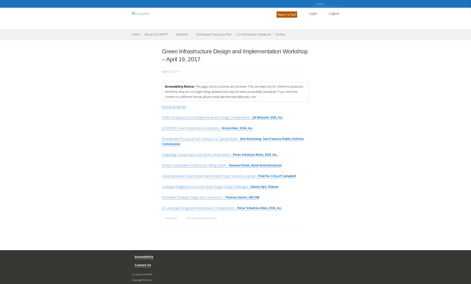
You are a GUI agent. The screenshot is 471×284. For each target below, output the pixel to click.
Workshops (171, 218)
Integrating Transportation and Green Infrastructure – (219, 155)
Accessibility (144, 257)
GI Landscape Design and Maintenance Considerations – (222, 208)
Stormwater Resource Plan (214, 34)
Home (136, 34)
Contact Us (143, 265)
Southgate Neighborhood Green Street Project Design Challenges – (220, 187)
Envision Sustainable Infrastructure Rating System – (221, 165)
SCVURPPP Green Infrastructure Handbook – (207, 128)
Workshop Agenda (174, 107)
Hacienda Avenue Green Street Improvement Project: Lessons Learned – (229, 176)
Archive (280, 34)
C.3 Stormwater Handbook (253, 34)
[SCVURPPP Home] (184, 18)
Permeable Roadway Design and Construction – (210, 197)
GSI (188, 218)
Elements (182, 34)
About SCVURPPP (156, 34)
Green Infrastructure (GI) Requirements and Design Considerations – (222, 117)
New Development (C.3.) (204, 218)
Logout (334, 13)
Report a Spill (287, 15)
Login (313, 13)
